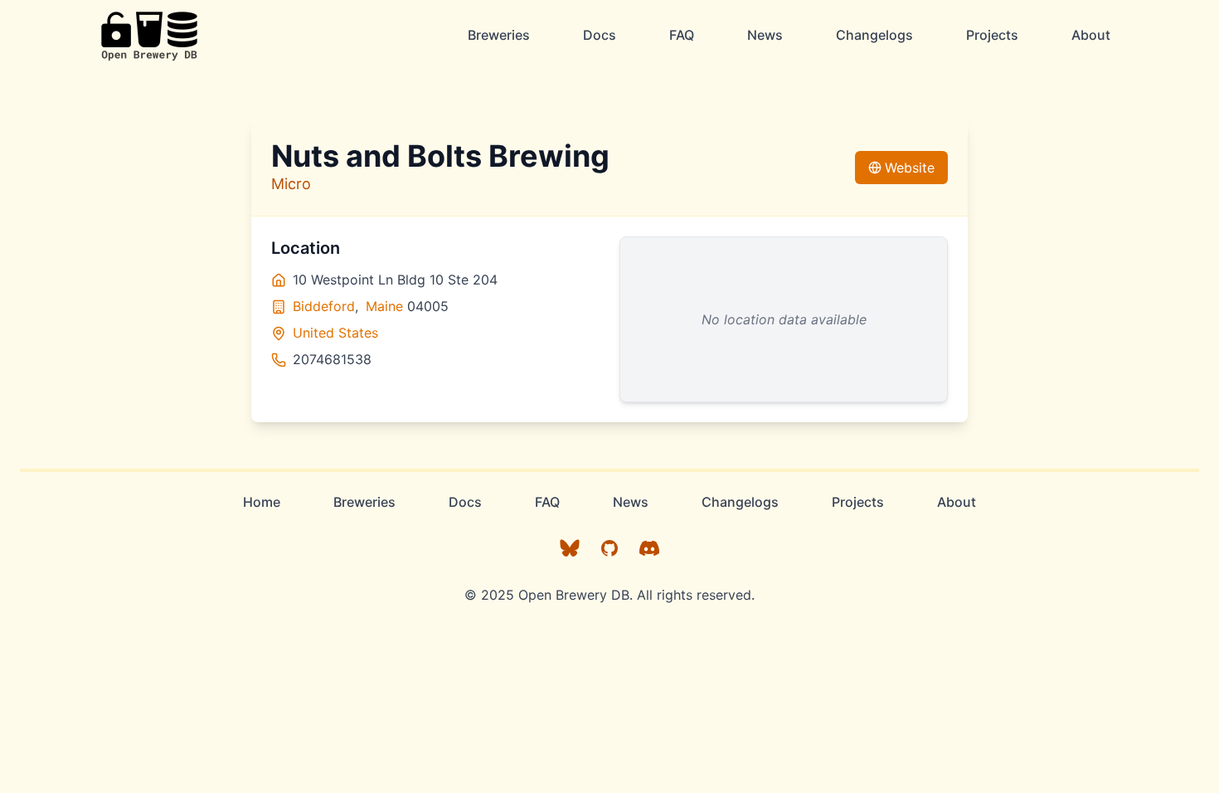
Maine (384, 306)
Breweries (499, 35)
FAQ (681, 35)
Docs (599, 35)
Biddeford (324, 306)
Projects (992, 35)
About (1090, 35)
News (765, 35)
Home (261, 502)
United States (335, 332)
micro (291, 183)
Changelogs (874, 35)
